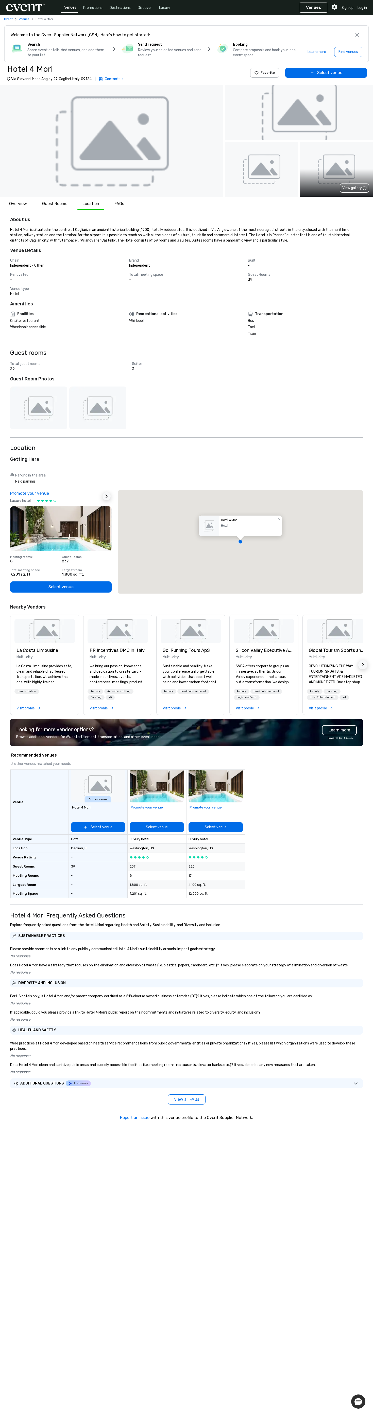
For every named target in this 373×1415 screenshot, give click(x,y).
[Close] (357, 35)
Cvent (8, 19)
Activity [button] (95, 691)
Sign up (347, 8)
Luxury (164, 8)
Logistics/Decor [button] (247, 697)
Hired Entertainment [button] (193, 691)
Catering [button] (96, 697)
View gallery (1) (354, 188)
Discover (145, 8)
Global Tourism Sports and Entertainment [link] (337, 650)
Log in (362, 8)
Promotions (93, 8)
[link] (44, 631)
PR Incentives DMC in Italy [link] (117, 650)
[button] (111, 141)
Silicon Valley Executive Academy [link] (264, 650)
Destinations (120, 8)
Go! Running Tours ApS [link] (186, 650)
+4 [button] (344, 697)
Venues (70, 7)
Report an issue (134, 1117)
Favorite (268, 73)
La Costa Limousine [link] (37, 650)
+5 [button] (110, 697)
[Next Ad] (107, 496)
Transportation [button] (27, 691)
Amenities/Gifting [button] (118, 691)
